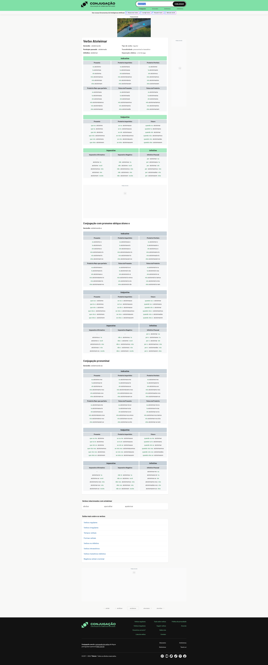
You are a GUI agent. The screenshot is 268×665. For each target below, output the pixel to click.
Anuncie (183, 626)
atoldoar (119, 608)
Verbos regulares (90, 522)
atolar (108, 608)
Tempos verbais (90, 533)
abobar (86, 506)
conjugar (179, 4)
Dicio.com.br (100, 646)
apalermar (129, 506)
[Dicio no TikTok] (175, 656)
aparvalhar (108, 506)
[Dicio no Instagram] (162, 656)
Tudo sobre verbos (160, 621)
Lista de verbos (141, 634)
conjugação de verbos (102, 644)
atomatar (147, 608)
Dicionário (155, 9)
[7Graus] (93, 656)
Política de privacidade (179, 621)
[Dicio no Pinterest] (180, 656)
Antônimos (180, 9)
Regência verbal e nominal (94, 559)
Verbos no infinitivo (91, 543)
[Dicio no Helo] (171, 656)
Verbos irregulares (91, 528)
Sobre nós (162, 630)
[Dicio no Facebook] (184, 656)
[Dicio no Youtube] (166, 656)
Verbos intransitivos (92, 549)
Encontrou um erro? (139, 630)
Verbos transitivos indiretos (95, 554)
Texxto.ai (183, 647)
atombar (159, 608)
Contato (163, 634)
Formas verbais (90, 538)
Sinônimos (167, 9)
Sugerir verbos (161, 626)
